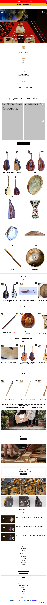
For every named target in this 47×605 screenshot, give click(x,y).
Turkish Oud (23, 587)
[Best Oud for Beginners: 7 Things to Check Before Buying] (8, 528)
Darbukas (23, 560)
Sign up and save (23, 553)
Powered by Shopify (23, 603)
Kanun (23, 591)
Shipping (23, 550)
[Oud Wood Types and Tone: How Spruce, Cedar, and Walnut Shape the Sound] (8, 537)
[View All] (23, 426)
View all (23, 279)
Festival (23, 589)
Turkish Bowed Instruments (23, 568)
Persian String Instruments (23, 579)
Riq (23, 593)
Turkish (23, 564)
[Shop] (23, 486)
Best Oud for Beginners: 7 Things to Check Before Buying (29, 526)
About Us (23, 546)
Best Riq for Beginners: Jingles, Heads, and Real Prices (29, 517)
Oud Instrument (23, 558)
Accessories (23, 562)
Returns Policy (23, 548)
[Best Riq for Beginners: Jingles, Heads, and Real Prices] (8, 519)
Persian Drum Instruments (23, 585)
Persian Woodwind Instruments (23, 583)
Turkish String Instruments (23, 566)
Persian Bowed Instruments (23, 581)
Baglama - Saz (23, 556)
